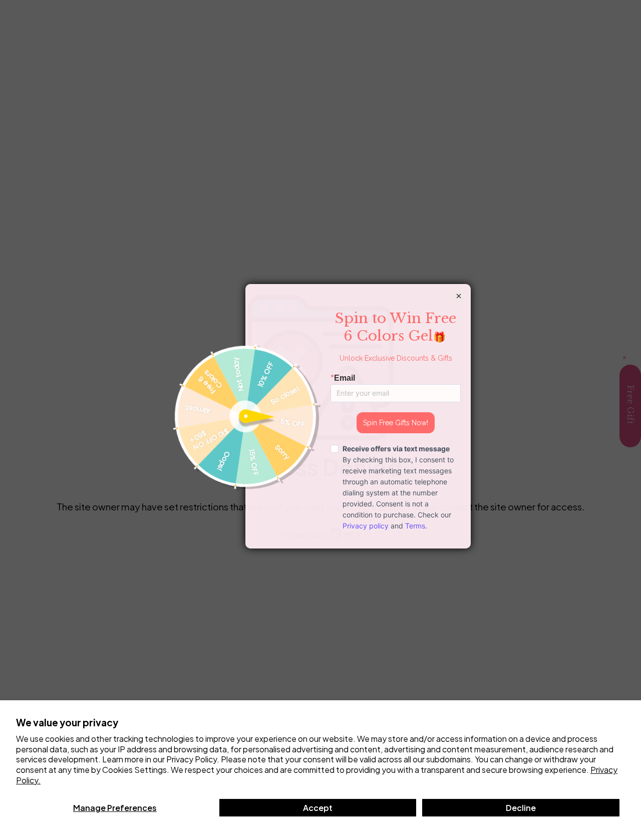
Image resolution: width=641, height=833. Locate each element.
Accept (318, 807)
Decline (521, 807)
